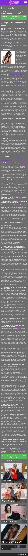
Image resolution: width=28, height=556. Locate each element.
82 (21, 546)
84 (2, 548)
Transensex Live (17, 82)
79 (12, 546)
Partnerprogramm (22, 554)
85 (5, 548)
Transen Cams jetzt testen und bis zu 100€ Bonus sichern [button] (14, 17)
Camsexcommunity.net (16, 158)
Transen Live (6, 183)
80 (15, 546)
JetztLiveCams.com (5, 158)
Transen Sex (4, 46)
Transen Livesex (6, 34)
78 (9, 546)
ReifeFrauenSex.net (5, 160)
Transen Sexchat (20, 183)
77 (6, 546)
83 (24, 546)
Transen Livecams (23, 64)
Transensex (8, 451)
